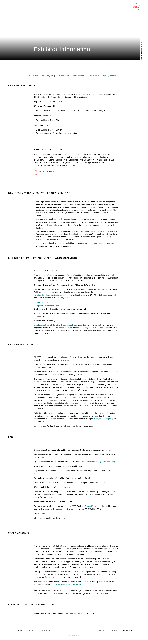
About (19, 631)
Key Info (50, 76)
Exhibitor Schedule (37, 76)
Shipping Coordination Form (47, 306)
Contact (45, 631)
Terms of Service (92, 506)
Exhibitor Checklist (63, 76)
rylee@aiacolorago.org (103, 419)
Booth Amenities (79, 76)
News (32, 631)
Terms (114, 631)
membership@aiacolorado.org (102, 462)
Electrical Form (42, 302)
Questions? (112, 76)
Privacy (100, 631)
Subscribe (128, 631)
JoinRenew (136, 6)
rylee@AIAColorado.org (74, 613)
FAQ (90, 76)
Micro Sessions (99, 76)
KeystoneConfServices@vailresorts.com (51, 295)
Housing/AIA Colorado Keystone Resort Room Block (55, 325)
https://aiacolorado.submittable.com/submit (71, 585)
